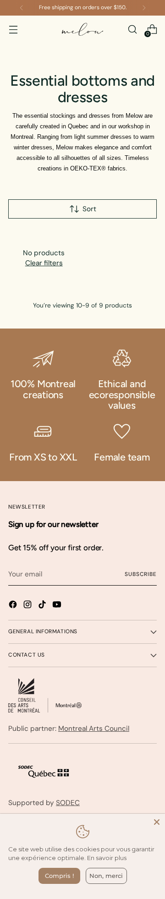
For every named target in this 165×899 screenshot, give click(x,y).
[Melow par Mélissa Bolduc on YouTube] (57, 606)
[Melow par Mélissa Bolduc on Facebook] (13, 606)
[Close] (156, 822)
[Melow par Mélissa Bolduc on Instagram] (28, 606)
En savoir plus (106, 857)
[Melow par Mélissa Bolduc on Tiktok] (43, 606)
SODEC (68, 802)
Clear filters (44, 263)
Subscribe (141, 574)
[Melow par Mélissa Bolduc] (82, 29)
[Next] (144, 8)
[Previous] (21, 8)
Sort (89, 209)
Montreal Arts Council (93, 728)
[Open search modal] (132, 29)
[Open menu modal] (13, 29)
